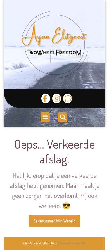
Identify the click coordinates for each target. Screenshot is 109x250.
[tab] (46, 117)
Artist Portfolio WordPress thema (40, 243)
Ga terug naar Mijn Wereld (57, 222)
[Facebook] (45, 98)
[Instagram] (56, 98)
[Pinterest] (67, 98)
